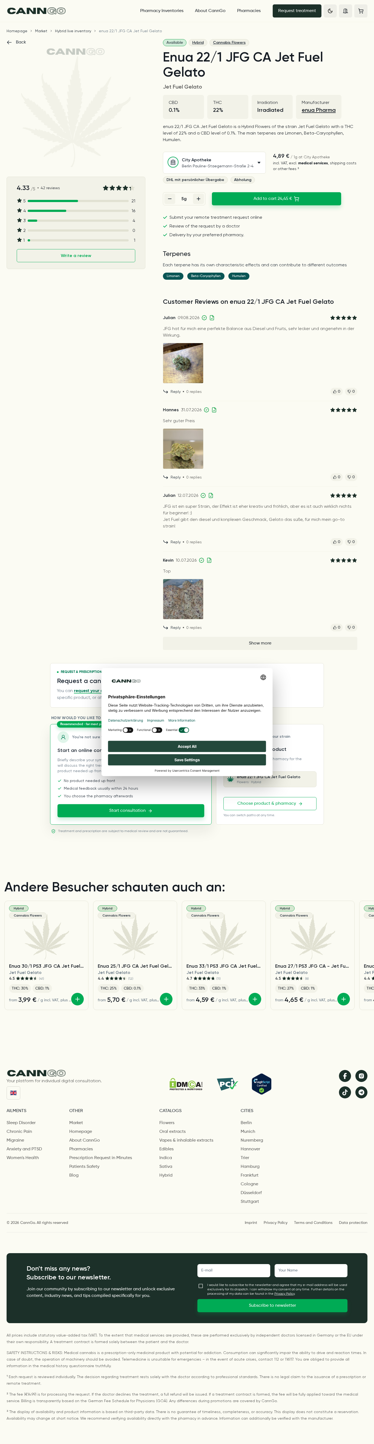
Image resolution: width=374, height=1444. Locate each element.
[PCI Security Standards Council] (227, 1084)
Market (41, 31)
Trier (245, 1158)
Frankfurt (249, 1175)
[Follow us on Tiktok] (345, 1092)
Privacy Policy (275, 1223)
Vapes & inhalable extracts (186, 1140)
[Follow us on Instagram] (361, 1076)
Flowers (166, 1123)
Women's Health (23, 1158)
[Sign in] (345, 10)
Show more (260, 643)
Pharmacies (249, 11)
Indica (165, 1158)
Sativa (165, 1167)
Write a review (76, 255)
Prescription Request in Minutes (100, 1158)
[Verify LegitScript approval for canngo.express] (262, 1084)
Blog (74, 1175)
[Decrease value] (169, 199)
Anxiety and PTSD (24, 1149)
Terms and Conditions (313, 1223)
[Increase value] (198, 199)
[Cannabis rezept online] (68, 11)
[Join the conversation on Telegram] (361, 1092)
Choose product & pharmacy (266, 803)
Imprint (251, 1223)
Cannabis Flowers (229, 42)
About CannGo (210, 11)
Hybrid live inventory (73, 31)
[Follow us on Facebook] (345, 1076)
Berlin (246, 1123)
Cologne (249, 1184)
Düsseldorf (251, 1193)
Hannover (250, 1149)
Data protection (353, 1223)
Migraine (15, 1140)
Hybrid (198, 42)
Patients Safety (84, 1167)
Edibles (166, 1149)
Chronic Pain (19, 1132)
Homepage (17, 31)
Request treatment (297, 11)
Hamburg (250, 1167)
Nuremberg (252, 1140)
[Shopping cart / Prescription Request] (360, 10)
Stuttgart (250, 1202)
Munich (248, 1132)
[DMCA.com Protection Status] (186, 1084)
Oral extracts (172, 1132)
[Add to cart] (77, 999)
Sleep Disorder (21, 1123)
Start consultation (127, 811)
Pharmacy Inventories (161, 11)
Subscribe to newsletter (272, 1305)
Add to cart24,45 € (273, 199)
